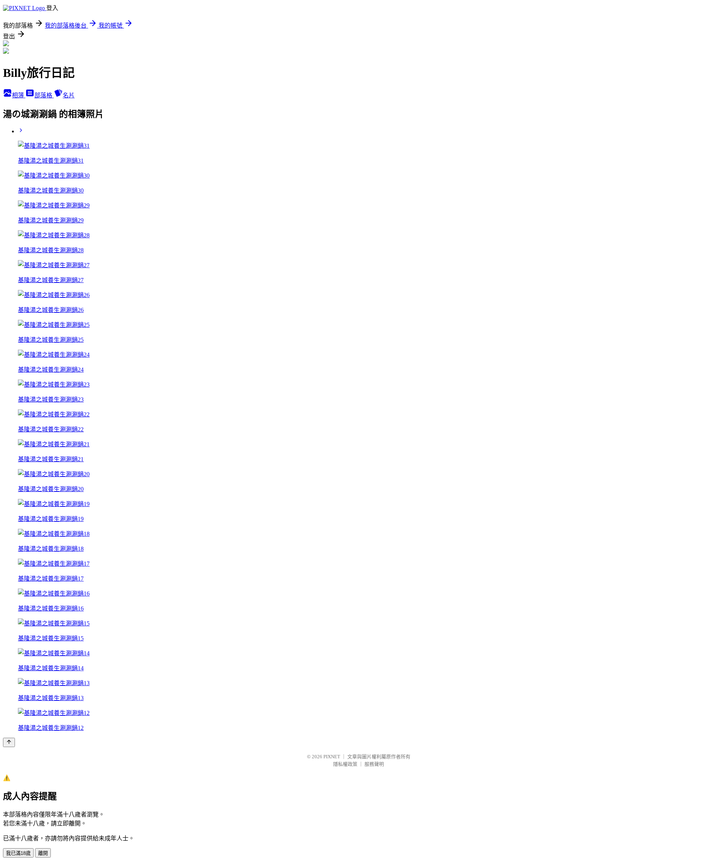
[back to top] (9, 742)
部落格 (44, 95)
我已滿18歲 (18, 853)
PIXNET (331, 756)
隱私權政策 (345, 764)
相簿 (18, 95)
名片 (69, 95)
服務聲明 (374, 764)
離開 (43, 853)
